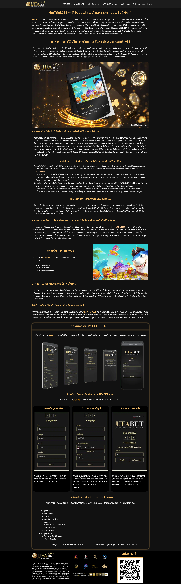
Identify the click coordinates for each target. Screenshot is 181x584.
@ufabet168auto (75, 214)
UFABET (89, 312)
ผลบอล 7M (131, 4)
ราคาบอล (141, 4)
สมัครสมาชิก (120, 4)
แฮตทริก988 (46, 258)
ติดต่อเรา (150, 4)
